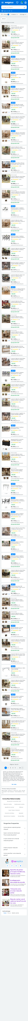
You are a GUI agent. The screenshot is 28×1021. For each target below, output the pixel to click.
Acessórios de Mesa (9, 813)
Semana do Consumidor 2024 (14, 801)
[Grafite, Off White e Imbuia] (6, 171)
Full (5, 18)
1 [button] (5, 767)
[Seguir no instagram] (16, 866)
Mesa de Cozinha (8, 804)
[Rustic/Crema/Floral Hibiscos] (6, 141)
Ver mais (14, 784)
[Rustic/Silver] (7, 96)
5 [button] (15, 767)
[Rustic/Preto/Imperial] (7, 478)
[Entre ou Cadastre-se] (25, 2)
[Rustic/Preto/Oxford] (5, 51)
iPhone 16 (16, 790)
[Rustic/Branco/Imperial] (3, 622)
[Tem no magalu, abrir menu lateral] (2, 2)
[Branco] (3, 449)
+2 (8, 258)
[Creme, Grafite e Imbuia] (3, 594)
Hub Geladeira (18, 791)
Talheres (21, 807)
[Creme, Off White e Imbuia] (3, 171)
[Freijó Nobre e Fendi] (6, 82)
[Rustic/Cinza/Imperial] (6, 690)
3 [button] (10, 767)
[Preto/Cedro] (6, 635)
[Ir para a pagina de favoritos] (17, 2)
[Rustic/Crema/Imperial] (5, 478)
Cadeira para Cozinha (19, 804)
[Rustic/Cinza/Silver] (6, 35)
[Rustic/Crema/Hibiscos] (6, 394)
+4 (9, 594)
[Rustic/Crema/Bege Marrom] (3, 141)
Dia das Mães (21, 816)
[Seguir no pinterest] (20, 866)
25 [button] (20, 767)
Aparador (21, 813)
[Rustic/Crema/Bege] (3, 258)
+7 (8, 608)
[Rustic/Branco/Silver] (3, 35)
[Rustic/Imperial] (6, 340)
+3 (8, 340)
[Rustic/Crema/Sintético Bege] (6, 649)
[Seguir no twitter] (7, 866)
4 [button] (12, 767)
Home (5, 913)
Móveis (9, 913)
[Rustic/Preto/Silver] (7, 51)
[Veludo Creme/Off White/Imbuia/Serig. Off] (6, 112)
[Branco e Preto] (6, 380)
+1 (8, 35)
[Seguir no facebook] (12, 866)
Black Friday (4, 790)
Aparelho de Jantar (9, 807)
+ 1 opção (6, 493)
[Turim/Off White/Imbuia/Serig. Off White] (3, 112)
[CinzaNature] (6, 449)
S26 (20, 790)
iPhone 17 (10, 790)
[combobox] (14, 7)
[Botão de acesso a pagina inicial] (9, 2)
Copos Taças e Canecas (14, 810)
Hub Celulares (11, 791)
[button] (24, 8)
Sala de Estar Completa (9, 816)
